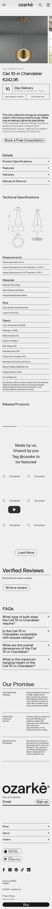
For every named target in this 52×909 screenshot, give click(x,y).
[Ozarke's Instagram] (10, 869)
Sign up (42, 801)
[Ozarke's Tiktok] (22, 869)
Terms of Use (8, 899)
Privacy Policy (8, 896)
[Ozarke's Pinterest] (16, 869)
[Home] (26, 4)
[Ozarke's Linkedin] (28, 869)
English (5, 883)
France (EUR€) (9, 881)
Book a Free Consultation (24, 140)
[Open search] (40, 5)
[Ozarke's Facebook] (3, 869)
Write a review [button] (16, 588)
